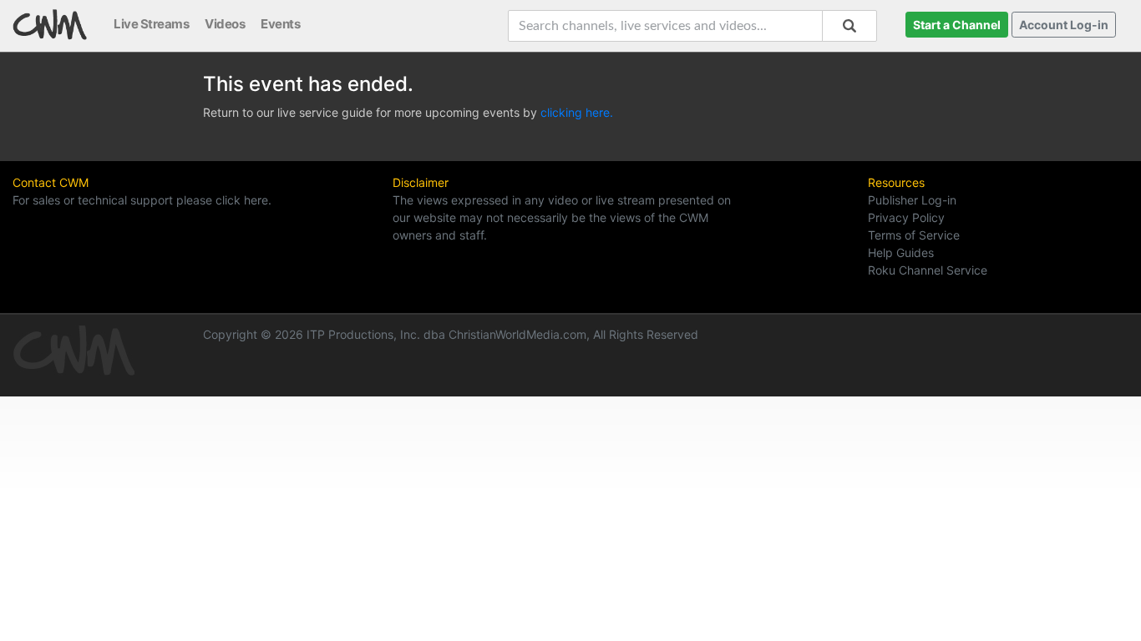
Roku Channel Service (927, 270)
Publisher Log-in (912, 200)
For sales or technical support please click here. (142, 200)
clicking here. (576, 112)
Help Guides (901, 252)
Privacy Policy (906, 217)
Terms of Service (914, 235)
